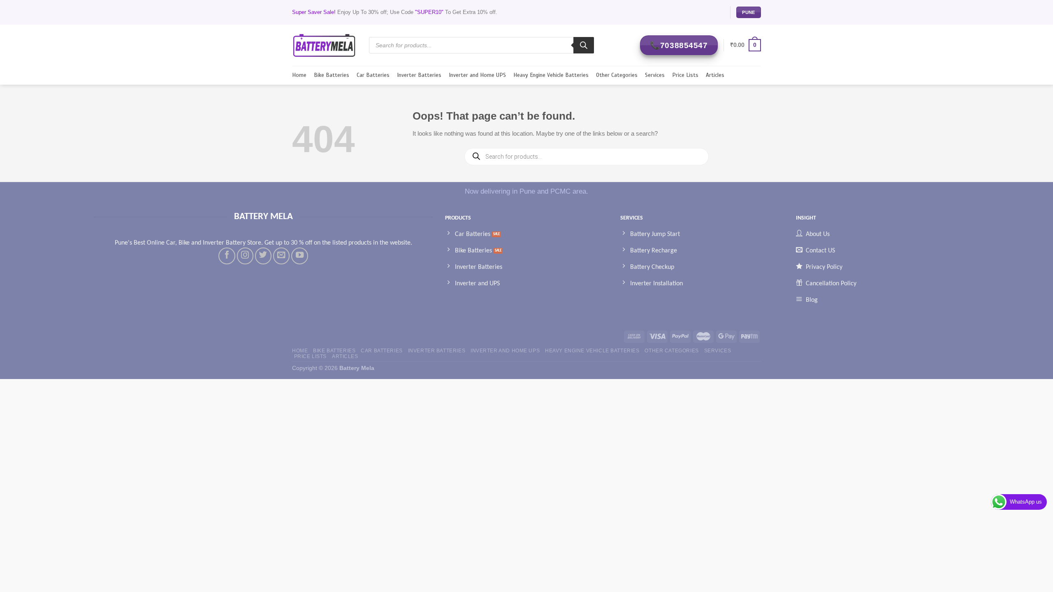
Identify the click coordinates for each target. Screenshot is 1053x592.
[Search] (583, 45)
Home (299, 75)
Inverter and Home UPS (477, 75)
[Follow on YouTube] (299, 255)
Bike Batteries (331, 75)
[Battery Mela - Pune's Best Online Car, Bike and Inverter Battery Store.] (324, 45)
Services (655, 75)
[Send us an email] (281, 255)
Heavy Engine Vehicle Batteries (551, 75)
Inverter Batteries (419, 75)
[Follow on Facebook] (226, 255)
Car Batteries (373, 75)
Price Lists (685, 75)
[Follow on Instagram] (245, 255)
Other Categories (617, 75)
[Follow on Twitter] (263, 255)
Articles (715, 75)
